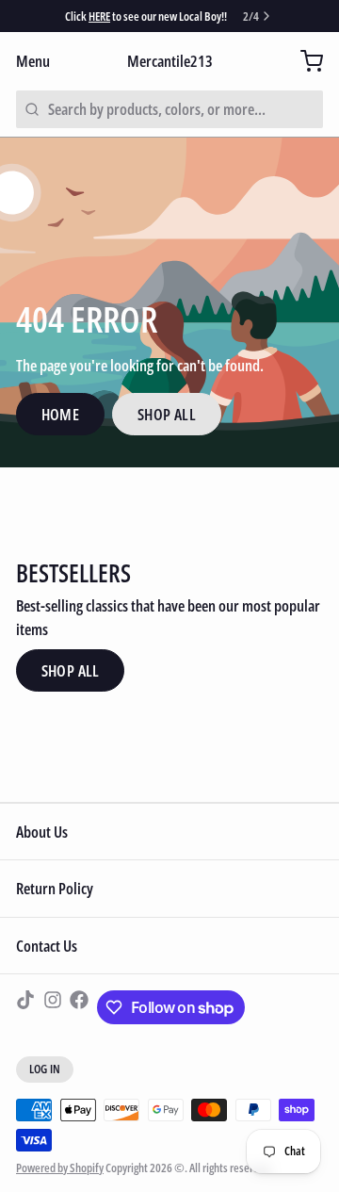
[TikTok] (25, 1007)
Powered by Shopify (60, 1167)
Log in (45, 1068)
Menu (33, 61)
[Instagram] (52, 1007)
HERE (99, 16)
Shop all (70, 670)
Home (60, 414)
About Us (42, 831)
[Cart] (303, 60)
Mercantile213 (170, 61)
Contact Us (46, 945)
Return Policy (54, 888)
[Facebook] (79, 1007)
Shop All (166, 414)
